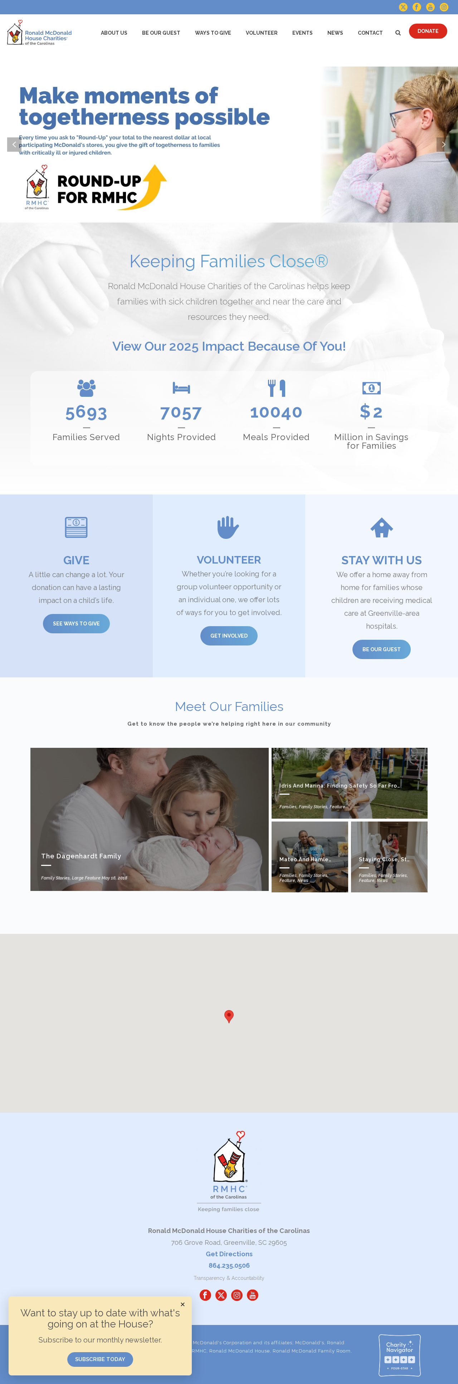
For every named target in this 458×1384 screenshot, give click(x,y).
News (335, 33)
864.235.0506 (229, 1265)
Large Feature (86, 878)
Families (288, 806)
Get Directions (229, 1254)
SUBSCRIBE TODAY (100, 1359)
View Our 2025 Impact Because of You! (229, 346)
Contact (370, 33)
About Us (114, 33)
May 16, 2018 (114, 878)
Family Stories (55, 878)
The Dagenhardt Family (81, 856)
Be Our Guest (161, 33)
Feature (337, 806)
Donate (428, 31)
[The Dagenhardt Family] (149, 819)
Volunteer (262, 33)
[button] (229, 1016)
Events (302, 33)
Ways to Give (213, 33)
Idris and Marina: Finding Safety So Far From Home (349, 786)
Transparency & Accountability (229, 1278)
